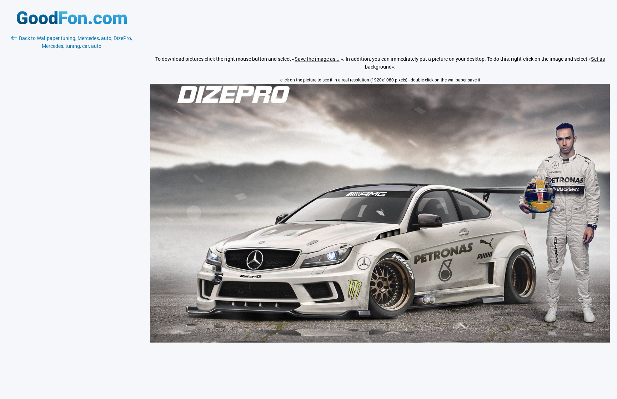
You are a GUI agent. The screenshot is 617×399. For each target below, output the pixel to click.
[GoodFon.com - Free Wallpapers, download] (72, 22)
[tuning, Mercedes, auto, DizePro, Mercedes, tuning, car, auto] (380, 340)
